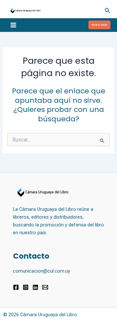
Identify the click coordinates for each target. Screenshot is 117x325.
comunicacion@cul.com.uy (41, 271)
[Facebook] (16, 287)
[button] (107, 11)
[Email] (45, 287)
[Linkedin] (35, 287)
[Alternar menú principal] (13, 25)
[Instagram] (26, 287)
